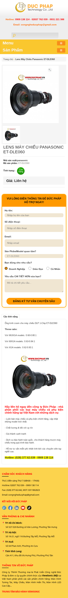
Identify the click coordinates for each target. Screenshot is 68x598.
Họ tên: (9, 210)
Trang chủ (8, 59)
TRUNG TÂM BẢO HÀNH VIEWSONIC (21, 591)
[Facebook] (10, 508)
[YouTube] (23, 508)
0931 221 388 (57, 19)
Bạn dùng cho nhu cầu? (18, 262)
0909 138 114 (22, 19)
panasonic (22, 160)
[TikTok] (29, 508)
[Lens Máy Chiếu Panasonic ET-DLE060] (49, 69)
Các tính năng (10, 316)
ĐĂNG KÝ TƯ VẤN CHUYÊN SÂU (34, 301)
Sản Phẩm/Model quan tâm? (20, 251)
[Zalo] (4, 508)
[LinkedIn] (17, 508)
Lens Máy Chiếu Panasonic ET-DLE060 (35, 59)
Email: (8, 236)
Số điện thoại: (12, 221)
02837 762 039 (40, 19)
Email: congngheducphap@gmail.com (34, 24)
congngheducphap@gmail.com (23, 494)
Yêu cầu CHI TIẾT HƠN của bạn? (23, 276)
